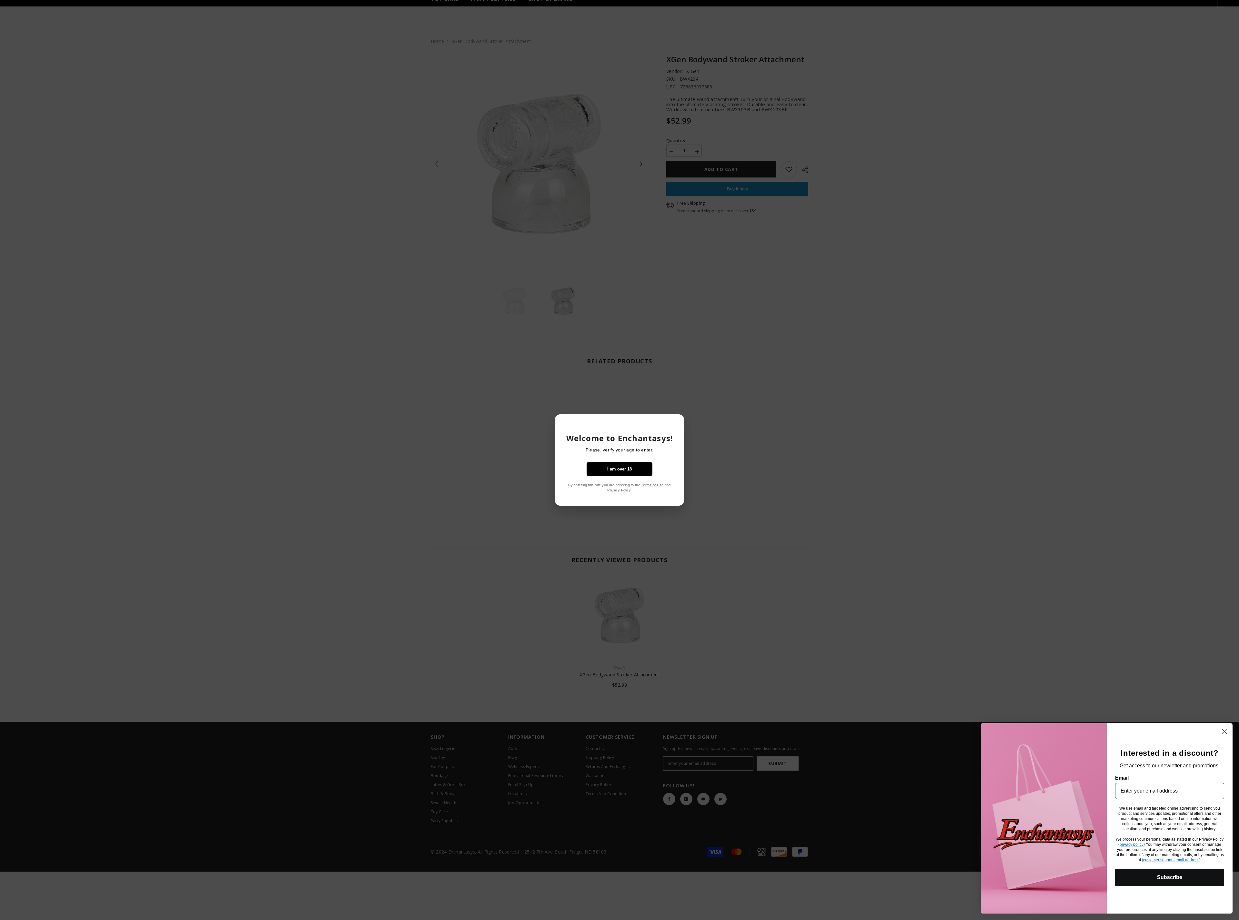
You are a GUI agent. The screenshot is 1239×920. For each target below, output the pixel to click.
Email (1122, 778)
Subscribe (1169, 877)
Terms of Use (652, 485)
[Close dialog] (1224, 731)
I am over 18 (619, 469)
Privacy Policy (618, 490)
